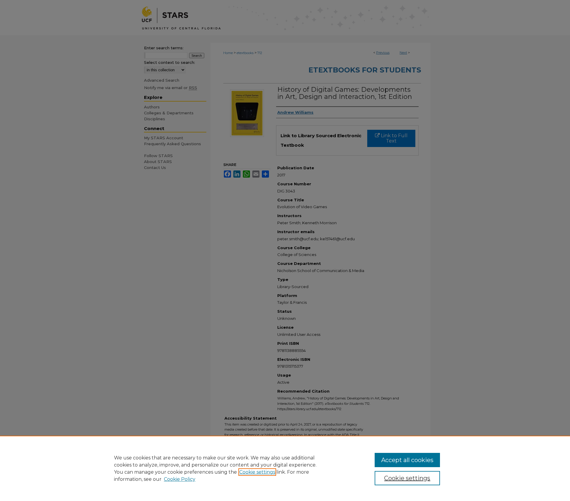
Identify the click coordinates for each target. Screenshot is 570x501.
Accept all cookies (407, 460)
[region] (285, 468)
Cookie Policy (179, 479)
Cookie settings (257, 472)
